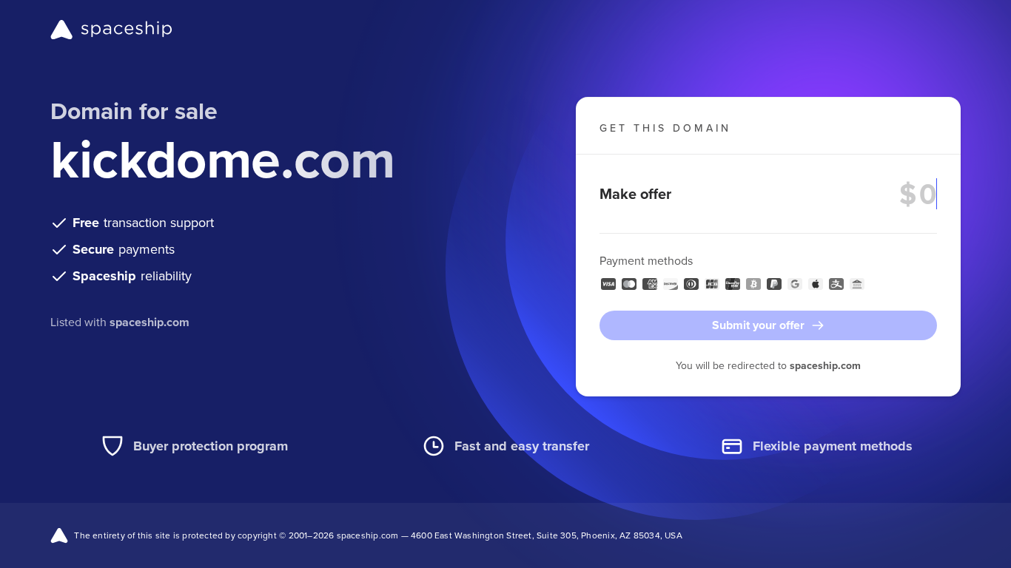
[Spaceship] (111, 29)
